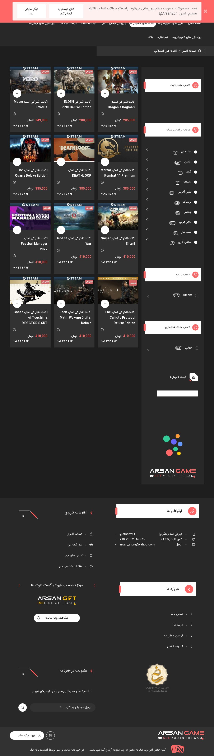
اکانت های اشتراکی (165, 51)
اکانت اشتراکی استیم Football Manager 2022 (34, 244)
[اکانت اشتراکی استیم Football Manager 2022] (30, 216)
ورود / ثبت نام (27, 735)
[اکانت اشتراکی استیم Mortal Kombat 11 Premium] (118, 148)
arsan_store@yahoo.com (135, 544)
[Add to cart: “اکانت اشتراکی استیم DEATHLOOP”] (61, 162)
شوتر (185, 172)
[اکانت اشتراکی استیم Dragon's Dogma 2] (118, 80)
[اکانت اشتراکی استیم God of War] (74, 216)
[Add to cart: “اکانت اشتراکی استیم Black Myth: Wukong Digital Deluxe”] (61, 304)
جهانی (184, 347)
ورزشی (184, 212)
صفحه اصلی (188, 51)
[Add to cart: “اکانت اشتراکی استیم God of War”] (61, 230)
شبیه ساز (183, 233)
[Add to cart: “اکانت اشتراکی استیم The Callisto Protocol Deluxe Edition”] (105, 304)
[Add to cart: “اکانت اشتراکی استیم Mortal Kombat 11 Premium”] (105, 162)
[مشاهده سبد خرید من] (50, 735)
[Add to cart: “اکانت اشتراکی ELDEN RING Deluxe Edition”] (61, 93)
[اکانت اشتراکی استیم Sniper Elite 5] (118, 216)
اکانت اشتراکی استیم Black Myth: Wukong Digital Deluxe (75, 318)
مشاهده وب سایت (57, 618)
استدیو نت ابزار (39, 749)
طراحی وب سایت (73, 749)
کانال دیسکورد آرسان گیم (66, 11)
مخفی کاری (181, 243)
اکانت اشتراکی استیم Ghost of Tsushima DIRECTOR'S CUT (30, 318)
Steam (183, 295)
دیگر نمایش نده (31, 11)
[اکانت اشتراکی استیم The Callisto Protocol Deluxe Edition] (118, 290)
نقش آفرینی (181, 192)
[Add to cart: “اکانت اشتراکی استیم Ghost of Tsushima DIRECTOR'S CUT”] (17, 304)
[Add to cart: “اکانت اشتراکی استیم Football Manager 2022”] (17, 230)
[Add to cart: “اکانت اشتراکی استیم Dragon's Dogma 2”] (105, 93)
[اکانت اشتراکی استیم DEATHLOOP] (74, 148)
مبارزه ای (183, 152)
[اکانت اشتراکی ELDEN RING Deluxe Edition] (74, 80)
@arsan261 (125, 534)
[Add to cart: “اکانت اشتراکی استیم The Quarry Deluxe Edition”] (17, 162)
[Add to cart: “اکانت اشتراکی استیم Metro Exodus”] (17, 93)
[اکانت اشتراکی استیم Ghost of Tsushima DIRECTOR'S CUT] (30, 290)
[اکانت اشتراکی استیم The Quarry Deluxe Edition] (30, 148)
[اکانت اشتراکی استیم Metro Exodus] (30, 80)
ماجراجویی (180, 223)
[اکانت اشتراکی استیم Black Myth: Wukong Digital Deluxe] (74, 290)
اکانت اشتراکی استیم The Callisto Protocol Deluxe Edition (120, 318)
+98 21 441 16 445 (130, 539)
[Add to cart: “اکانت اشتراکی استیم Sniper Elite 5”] (105, 230)
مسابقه (184, 182)
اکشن (183, 162)
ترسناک (183, 202)
